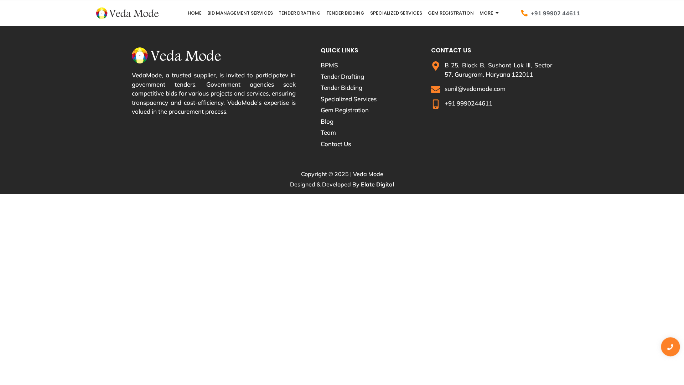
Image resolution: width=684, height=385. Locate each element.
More (486, 13)
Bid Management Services (240, 13)
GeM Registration (451, 13)
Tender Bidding (345, 13)
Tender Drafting (300, 13)
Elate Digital (377, 184)
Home (195, 13)
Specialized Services (396, 13)
